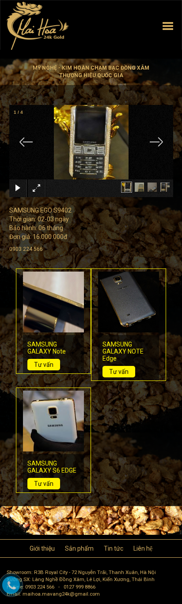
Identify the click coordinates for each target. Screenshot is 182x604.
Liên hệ (142, 548)
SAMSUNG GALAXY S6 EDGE (51, 467)
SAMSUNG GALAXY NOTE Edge (123, 351)
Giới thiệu (42, 548)
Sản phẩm (79, 548)
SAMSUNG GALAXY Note (46, 348)
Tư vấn (43, 364)
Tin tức (113, 548)
